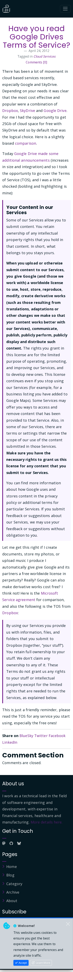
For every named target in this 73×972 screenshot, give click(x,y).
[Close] (68, 924)
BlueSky (26, 735)
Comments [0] (36, 62)
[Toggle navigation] (65, 9)
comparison (25, 143)
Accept (22, 963)
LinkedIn (9, 742)
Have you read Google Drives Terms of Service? (36, 37)
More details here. (47, 822)
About (11, 900)
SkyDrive (27, 110)
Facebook (57, 735)
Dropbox (10, 110)
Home (11, 866)
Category (14, 883)
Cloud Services (44, 56)
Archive (12, 892)
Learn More (42, 963)
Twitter (41, 735)
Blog (10, 875)
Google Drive (55, 110)
